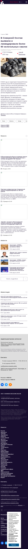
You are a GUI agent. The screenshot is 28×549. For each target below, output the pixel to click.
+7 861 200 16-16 (22, 360)
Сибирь (3, 525)
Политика (4, 461)
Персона (3, 450)
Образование (5, 472)
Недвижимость (5, 457)
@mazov (20, 505)
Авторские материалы (8, 476)
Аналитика (4, 440)
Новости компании (7, 473)
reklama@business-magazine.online (10, 495)
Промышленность (6, 462)
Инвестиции (5, 451)
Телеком (3, 467)
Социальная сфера (7, 469)
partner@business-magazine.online (10, 503)
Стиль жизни (5, 437)
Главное (3, 442)
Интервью (4, 443)
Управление (4, 452)
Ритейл (3, 466)
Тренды (3, 433)
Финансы (4, 432)
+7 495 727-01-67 (17, 485)
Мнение (3, 458)
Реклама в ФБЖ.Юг (6, 377)
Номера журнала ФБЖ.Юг (8, 379)
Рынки (3, 430)
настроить (12, 538)
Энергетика (4, 455)
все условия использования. (13, 534)
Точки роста (4, 447)
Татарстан (3, 529)
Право (3, 446)
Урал (2, 521)
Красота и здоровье (7, 454)
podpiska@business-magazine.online (10, 499)
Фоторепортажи (6, 474)
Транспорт (4, 465)
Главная (3, 34)
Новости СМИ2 (5, 125)
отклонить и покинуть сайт (13, 540)
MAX (2, 506)
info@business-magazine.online (9, 491)
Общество (4, 463)
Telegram (3, 115)
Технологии (4, 459)
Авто (2, 448)
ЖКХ (7, 34)
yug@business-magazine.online (9, 366)
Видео (3, 477)
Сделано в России (6, 444)
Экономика (4, 435)
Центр (2, 518)
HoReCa (3, 436)
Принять (13, 545)
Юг (1, 533)
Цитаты (3, 439)
